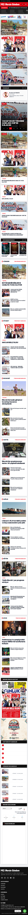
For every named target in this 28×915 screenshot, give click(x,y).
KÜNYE (2, 894)
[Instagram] (5, 878)
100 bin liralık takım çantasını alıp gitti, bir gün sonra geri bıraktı (15, 762)
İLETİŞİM (3, 896)
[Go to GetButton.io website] (25, 913)
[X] (8, 878)
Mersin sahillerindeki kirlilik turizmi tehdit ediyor (15, 749)
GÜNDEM (3, 883)
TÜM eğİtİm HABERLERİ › (20, 558)
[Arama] (22, 4)
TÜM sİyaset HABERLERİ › (20, 320)
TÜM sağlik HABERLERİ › (20, 499)
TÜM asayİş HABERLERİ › (20, 439)
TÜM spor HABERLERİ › (21, 618)
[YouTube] (11, 878)
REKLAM (3, 898)
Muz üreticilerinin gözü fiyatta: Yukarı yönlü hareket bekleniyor (15, 753)
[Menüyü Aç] (25, 4)
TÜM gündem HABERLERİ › (20, 261)
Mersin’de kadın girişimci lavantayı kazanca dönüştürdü (15, 758)
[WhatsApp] (14, 878)
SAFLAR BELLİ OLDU (15, 744)
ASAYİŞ (2, 889)
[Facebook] (2, 878)
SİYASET (3, 885)
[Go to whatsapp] (24, 911)
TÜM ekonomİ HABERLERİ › (20, 378)
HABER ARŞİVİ (4, 899)
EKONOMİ (3, 887)
